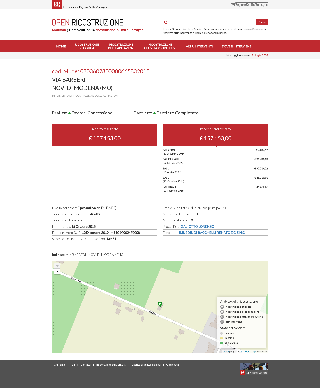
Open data (172, 364)
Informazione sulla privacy (111, 364)
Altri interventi (199, 46)
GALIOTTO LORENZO (197, 226)
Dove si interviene (236, 46)
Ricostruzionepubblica (87, 46)
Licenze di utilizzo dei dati (146, 364)
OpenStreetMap (248, 351)
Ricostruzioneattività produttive (160, 46)
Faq (73, 364)
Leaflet (226, 351)
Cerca (262, 22)
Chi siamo (59, 364)
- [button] (57, 271)
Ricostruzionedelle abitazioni (121, 46)
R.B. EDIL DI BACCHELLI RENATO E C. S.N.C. (212, 232)
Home (61, 46)
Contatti (86, 364)
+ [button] (57, 265)
